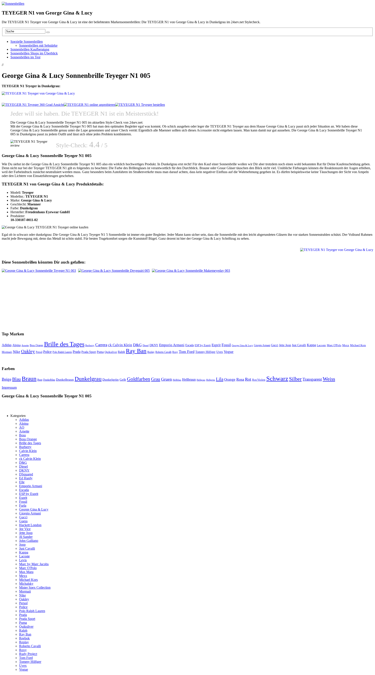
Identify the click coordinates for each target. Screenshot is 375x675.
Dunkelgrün (110, 379)
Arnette (25, 345)
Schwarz (277, 378)
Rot (248, 379)
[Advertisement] (55, 64)
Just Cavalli (299, 345)
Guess (23, 521)
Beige (6, 379)
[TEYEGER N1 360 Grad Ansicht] (33, 104)
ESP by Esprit (203, 345)
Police (47, 352)
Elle (22, 482)
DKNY (154, 345)
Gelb (123, 379)
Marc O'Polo (334, 345)
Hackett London (30, 525)
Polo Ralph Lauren (62, 352)
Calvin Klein (28, 451)
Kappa (311, 345)
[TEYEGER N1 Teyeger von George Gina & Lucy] (89, 104)
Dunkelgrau (88, 379)
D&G (137, 345)
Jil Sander (26, 537)
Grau (155, 379)
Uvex (219, 352)
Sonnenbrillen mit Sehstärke (38, 45)
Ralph (121, 352)
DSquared (26, 474)
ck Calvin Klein (120, 345)
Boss (22, 435)
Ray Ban (136, 351)
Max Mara (26, 572)
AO (21, 427)
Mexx (345, 345)
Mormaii (7, 352)
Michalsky (26, 583)
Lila (219, 379)
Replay (151, 352)
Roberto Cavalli (163, 352)
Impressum (9, 387)
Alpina (16, 345)
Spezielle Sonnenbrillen (26, 41)
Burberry (89, 345)
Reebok (24, 638)
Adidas (7, 345)
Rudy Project (28, 654)
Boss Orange (36, 345)
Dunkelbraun (65, 379)
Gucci (274, 345)
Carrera (101, 344)
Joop (22, 544)
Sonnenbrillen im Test (25, 57)
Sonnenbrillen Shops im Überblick (34, 53)
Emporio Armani (171, 345)
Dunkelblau (49, 379)
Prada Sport (88, 352)
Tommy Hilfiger (205, 352)
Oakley (28, 351)
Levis (23, 560)
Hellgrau (201, 380)
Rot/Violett (258, 379)
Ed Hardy (26, 478)
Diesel (146, 345)
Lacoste (321, 345)
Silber (295, 379)
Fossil (226, 345)
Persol (39, 352)
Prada (77, 352)
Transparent (312, 379)
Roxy (175, 352)
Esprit (216, 345)
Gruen (166, 379)
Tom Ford (186, 351)
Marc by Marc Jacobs (34, 564)
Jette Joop (285, 345)
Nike (16, 352)
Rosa (240, 379)
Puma (100, 352)
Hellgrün (210, 380)
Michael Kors (358, 345)
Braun (29, 378)
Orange (229, 379)
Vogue (229, 352)
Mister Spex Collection (35, 587)
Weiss (329, 379)
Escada (189, 345)
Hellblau (177, 380)
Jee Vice (25, 529)
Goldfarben (138, 379)
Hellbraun (189, 379)
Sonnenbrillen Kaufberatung (29, 49)
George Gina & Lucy (242, 345)
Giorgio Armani (262, 345)
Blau (16, 379)
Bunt (39, 379)
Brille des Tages (64, 344)
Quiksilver (111, 352)
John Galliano (28, 540)
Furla (22, 505)
